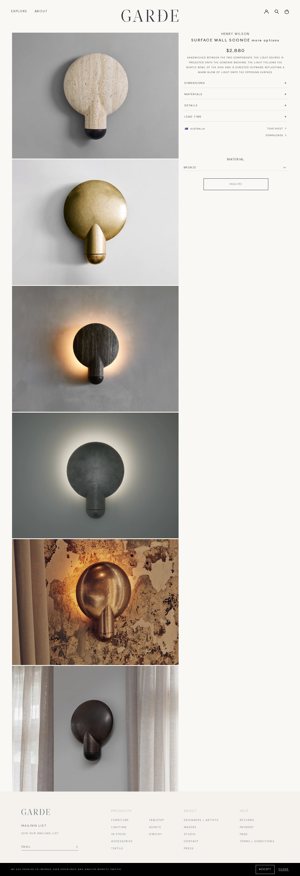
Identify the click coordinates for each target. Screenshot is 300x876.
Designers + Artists (201, 820)
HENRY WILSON (235, 34)
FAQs (244, 834)
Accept (265, 869)
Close (284, 869)
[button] (287, 13)
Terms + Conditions (257, 841)
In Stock (118, 834)
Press (188, 848)
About (41, 11)
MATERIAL (235, 159)
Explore (19, 11)
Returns (247, 820)
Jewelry (155, 834)
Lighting (119, 827)
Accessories (122, 841)
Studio (190, 834)
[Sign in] (266, 13)
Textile (117, 848)
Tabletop (156, 820)
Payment (247, 827)
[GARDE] (149, 16)
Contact (191, 841)
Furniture (120, 820)
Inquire (235, 184)
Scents (155, 827)
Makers (190, 827)
